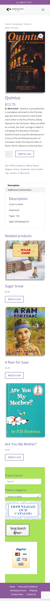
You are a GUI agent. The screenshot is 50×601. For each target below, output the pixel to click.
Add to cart (24, 154)
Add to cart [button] (14, 299)
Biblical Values (32, 165)
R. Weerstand (23, 173)
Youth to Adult (37, 169)
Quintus (13, 173)
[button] (40, 36)
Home (7, 24)
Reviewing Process (18, 590)
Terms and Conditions (28, 586)
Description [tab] (13, 185)
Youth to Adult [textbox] (22, 496)
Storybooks (17, 24)
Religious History (12, 169)
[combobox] (23, 495)
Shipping (33, 590)
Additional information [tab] (20, 189)
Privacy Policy (17, 594)
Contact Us (31, 594)
